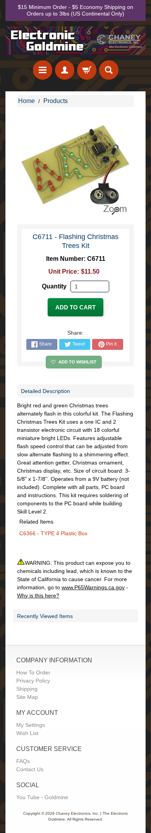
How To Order (33, 672)
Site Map (27, 697)
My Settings (30, 725)
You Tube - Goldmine (42, 797)
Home (26, 101)
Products (55, 101)
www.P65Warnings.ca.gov (93, 587)
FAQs (23, 761)
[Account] (64, 70)
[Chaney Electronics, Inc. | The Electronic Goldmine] (75, 40)
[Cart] (86, 70)
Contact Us (29, 769)
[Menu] (42, 70)
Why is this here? (38, 595)
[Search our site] (108, 70)
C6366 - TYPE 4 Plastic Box (53, 533)
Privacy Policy (33, 681)
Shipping (27, 689)
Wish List (27, 733)
